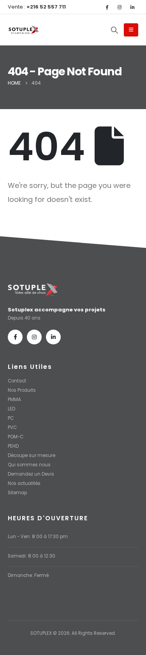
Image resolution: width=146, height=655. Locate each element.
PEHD (13, 446)
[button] (114, 30)
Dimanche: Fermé (28, 575)
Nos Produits (22, 390)
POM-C (15, 437)
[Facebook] (106, 7)
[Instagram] (119, 7)
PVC (12, 427)
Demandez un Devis (31, 474)
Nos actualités (24, 483)
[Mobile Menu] (131, 29)
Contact (17, 381)
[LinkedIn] (132, 7)
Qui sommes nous (29, 465)
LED (11, 409)
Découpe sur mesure (31, 455)
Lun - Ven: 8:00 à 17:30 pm (38, 536)
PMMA (14, 399)
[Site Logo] (23, 30)
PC (11, 418)
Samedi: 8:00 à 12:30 (31, 556)
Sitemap (17, 493)
